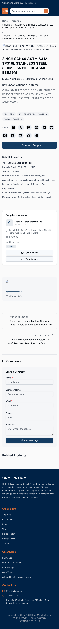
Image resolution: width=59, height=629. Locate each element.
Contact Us (7, 519)
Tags (4, 529)
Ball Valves (7, 558)
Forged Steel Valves (11, 562)
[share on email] (21, 135)
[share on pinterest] (36, 127)
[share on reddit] (51, 127)
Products (15, 21)
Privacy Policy (8, 534)
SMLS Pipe (9, 114)
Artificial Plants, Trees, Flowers (16, 577)
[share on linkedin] (44, 127)
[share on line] (5, 135)
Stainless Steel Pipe (13, 119)
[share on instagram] (29, 127)
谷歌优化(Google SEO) (29, 620)
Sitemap (6, 543)
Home (5, 21)
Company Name (13, 390)
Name (9, 377)
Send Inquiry (32, 252)
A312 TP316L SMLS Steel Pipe (33, 114)
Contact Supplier (32, 145)
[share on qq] (36, 135)
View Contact (31, 259)
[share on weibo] (29, 135)
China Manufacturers (41, 615)
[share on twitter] (21, 127)
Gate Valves (7, 572)
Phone (9, 413)
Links (4, 524)
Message (11, 424)
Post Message (31, 440)
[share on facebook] (13, 127)
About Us (6, 514)
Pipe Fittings (8, 567)
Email (9, 401)
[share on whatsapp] (13, 135)
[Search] (46, 11)
